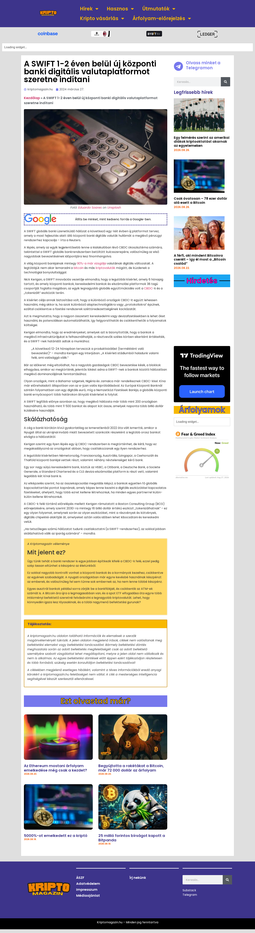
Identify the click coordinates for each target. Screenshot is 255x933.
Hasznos (117, 8)
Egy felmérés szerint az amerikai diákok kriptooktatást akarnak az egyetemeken (201, 141)
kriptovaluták (105, 268)
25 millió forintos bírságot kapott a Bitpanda (131, 838)
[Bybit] (154, 34)
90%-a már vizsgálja (91, 263)
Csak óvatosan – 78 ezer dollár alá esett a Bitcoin (200, 200)
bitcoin (79, 268)
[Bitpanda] (101, 34)
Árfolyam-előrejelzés (159, 18)
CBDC (148, 288)
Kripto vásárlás (99, 18)
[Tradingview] (202, 374)
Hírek (86, 8)
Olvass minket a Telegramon (203, 65)
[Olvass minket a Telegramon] (178, 66)
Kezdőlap (32, 98)
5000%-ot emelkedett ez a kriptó (55, 835)
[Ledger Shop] (207, 34)
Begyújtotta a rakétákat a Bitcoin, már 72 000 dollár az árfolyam (131, 768)
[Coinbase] (47, 33)
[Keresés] (225, 81)
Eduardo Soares (90, 208)
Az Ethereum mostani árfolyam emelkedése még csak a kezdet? (55, 768)
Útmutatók (156, 8)
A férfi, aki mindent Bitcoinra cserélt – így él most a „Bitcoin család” (200, 259)
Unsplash (114, 208)
